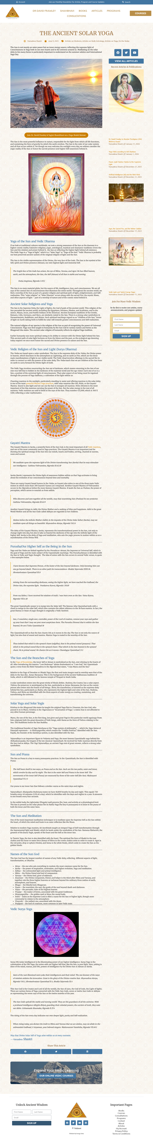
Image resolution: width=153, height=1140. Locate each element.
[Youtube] (134, 52)
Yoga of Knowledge (24, 662)
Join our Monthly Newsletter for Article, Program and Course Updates (76, 2)
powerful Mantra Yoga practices (39, 383)
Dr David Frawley (44, 10)
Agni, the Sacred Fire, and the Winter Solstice (125, 229)
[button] (25, 1051)
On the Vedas (124, 41)
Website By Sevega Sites (76, 1133)
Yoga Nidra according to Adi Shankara (122, 152)
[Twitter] (126, 52)
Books (83, 10)
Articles (97, 10)
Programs (113, 10)
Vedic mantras (94, 447)
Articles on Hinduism (73, 41)
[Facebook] (117, 52)
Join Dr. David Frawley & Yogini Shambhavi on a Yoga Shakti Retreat (56, 135)
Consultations (76, 15)
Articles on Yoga (111, 41)
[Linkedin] (85, 1122)
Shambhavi (67, 10)
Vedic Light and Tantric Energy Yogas (122, 292)
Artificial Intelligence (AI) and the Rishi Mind (124, 175)
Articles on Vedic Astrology (93, 41)
